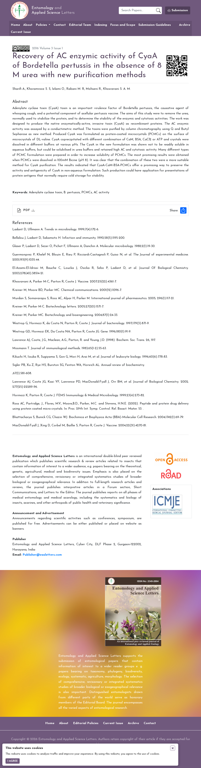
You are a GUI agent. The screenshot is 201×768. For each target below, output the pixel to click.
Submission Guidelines (154, 25)
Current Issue (21, 32)
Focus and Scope (122, 25)
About (27, 25)
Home (15, 25)
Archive (184, 25)
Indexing (100, 25)
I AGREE (12, 761)
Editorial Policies (85, 723)
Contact (60, 25)
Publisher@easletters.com (42, 554)
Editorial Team (80, 25)
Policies (42, 25)
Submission (179, 10)
